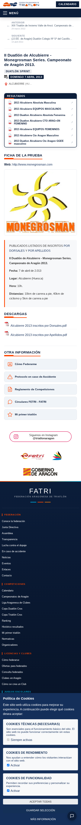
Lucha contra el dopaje (14, 545)
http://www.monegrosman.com (32, 164)
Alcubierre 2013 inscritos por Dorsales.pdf (38, 325)
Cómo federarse (10, 660)
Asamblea (7, 533)
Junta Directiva (10, 527)
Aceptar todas (40, 801)
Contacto (7, 575)
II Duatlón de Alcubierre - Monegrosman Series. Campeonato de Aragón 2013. (37, 60)
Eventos (6, 563)
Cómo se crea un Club (14, 684)
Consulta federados (12, 672)
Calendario (67, 4)
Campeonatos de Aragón (15, 596)
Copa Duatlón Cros (12, 608)
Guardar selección (40, 810)
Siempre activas (21, 739)
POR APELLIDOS (39, 250)
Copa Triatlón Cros (12, 614)
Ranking (6, 620)
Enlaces (6, 569)
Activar (15, 765)
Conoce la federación (13, 521)
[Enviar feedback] (71, 815)
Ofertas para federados (14, 666)
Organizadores (10, 644)
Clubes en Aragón (11, 678)
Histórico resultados (13, 626)
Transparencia (9, 539)
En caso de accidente (14, 551)
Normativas (8, 638)
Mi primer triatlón (11, 632)
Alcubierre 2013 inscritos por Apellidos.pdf (39, 335)
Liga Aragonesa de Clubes (16, 602)
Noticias (6, 557)
